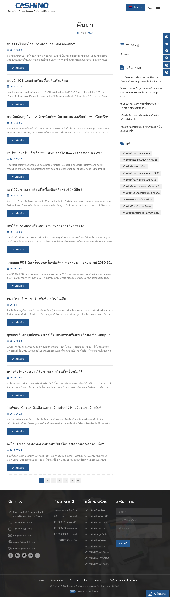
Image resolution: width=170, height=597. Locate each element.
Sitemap (74, 580)
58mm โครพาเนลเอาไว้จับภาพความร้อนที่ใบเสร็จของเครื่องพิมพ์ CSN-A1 (66, 516)
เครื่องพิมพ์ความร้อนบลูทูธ (97, 528)
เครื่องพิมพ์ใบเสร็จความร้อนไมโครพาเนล (97, 540)
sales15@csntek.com (24, 542)
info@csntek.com (22, 535)
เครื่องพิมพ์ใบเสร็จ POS (96, 516)
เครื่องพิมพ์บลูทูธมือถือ (96, 534)
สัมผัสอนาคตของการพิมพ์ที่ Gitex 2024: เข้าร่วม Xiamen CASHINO (139, 106)
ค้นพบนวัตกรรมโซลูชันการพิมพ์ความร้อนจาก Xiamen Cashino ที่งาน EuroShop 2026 (141, 92)
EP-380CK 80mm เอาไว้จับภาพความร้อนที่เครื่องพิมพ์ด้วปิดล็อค (66, 534)
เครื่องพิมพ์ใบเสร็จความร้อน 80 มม (139, 179)
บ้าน (82, 33)
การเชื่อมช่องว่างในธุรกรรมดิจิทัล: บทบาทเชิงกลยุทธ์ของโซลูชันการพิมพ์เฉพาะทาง (141, 79)
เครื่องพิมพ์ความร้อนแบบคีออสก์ (97, 522)
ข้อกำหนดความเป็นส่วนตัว (123, 580)
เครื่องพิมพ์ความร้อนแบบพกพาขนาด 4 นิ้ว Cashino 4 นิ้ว (141, 129)
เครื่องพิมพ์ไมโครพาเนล (97, 558)
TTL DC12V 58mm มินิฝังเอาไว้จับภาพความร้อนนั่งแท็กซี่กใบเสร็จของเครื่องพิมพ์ (66, 540)
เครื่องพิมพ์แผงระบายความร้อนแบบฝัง (141, 186)
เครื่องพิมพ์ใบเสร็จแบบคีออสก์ (136, 206)
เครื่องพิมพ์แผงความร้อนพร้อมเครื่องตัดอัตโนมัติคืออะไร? (139, 117)
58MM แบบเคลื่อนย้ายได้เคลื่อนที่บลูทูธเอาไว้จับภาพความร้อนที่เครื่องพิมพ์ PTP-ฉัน (66, 510)
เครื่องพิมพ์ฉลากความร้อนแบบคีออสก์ (141, 193)
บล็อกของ (124, 54)
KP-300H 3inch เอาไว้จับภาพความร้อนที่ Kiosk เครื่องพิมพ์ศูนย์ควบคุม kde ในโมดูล (66, 522)
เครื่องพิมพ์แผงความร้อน (134, 166)
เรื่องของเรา (39, 580)
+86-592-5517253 (22, 522)
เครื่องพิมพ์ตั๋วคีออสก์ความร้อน (137, 199)
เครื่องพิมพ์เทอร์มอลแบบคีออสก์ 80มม (140, 213)
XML (86, 580)
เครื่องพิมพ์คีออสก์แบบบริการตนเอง (139, 159)
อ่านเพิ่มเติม (18, 67)
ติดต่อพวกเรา (58, 580)
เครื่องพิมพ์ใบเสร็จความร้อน (136, 153)
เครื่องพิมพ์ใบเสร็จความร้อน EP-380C (140, 173)
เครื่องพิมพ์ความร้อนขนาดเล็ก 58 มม (97, 552)
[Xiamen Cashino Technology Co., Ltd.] (32, 7)
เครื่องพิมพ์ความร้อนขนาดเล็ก (97, 546)
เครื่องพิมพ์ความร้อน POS (97, 564)
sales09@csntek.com (24, 548)
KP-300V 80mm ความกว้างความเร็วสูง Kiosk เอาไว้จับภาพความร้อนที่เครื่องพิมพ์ (66, 528)
